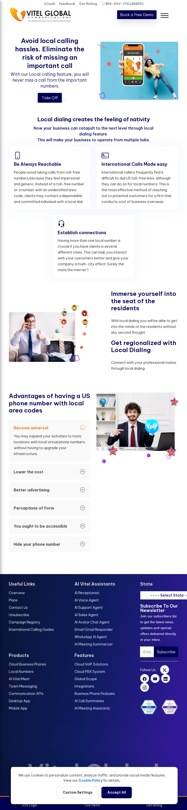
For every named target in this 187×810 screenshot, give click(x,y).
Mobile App (18, 708)
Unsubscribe (19, 615)
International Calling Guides (31, 629)
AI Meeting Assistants (92, 708)
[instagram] (144, 687)
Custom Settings (78, 792)
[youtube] (155, 678)
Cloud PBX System (90, 671)
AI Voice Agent (87, 600)
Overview (17, 593)
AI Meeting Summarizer (94, 644)
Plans (13, 600)
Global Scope (86, 679)
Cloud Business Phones (27, 664)
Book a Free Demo (137, 14)
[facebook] (144, 678)
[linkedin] (165, 678)
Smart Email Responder (94, 629)
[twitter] (164, 669)
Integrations (84, 686)
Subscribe (166, 651)
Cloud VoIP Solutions (91, 664)
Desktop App (19, 701)
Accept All (116, 792)
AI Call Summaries (89, 701)
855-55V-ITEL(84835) (124, 4)
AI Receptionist (87, 593)
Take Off (50, 97)
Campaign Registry (24, 622)
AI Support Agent (89, 607)
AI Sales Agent (86, 615)
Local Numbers (21, 671)
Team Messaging (23, 686)
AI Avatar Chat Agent (92, 622)
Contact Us (18, 607)
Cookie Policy (90, 780)
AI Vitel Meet (19, 679)
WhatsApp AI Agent (91, 637)
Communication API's (26, 693)
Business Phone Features (95, 693)
